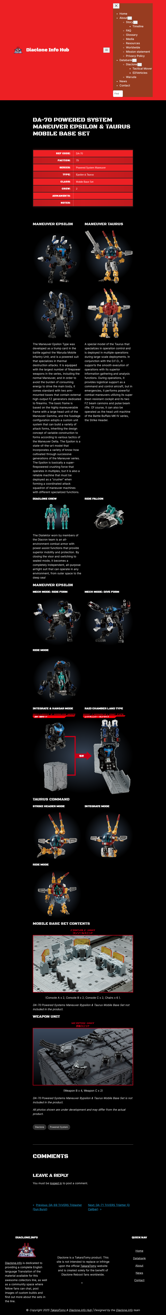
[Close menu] (116, 6)
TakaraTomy (88, 1266)
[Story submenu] (135, 22)
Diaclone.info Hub (80, 1310)
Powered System (59, 1127)
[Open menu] (106, 50)
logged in (56, 1183)
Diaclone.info (13, 1263)
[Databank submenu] (134, 60)
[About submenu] (129, 18)
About (139, 1265)
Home (139, 1250)
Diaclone (39, 1127)
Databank (139, 1258)
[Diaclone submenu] (139, 64)
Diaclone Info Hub (47, 50)
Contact (139, 1280)
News (139, 1273)
